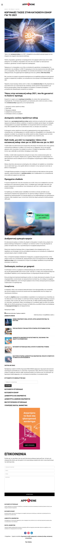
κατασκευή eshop (15, 54)
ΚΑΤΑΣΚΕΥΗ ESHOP (11, 392)
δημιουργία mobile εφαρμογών (29, 536)
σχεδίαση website (26, 173)
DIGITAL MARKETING (10, 525)
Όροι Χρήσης (28, 542)
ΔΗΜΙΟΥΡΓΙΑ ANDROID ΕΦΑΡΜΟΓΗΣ (17, 399)
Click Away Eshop (45, 72)
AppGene (13, 297)
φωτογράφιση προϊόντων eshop (20, 121)
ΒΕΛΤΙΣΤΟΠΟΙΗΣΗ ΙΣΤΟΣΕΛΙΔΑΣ (16, 402)
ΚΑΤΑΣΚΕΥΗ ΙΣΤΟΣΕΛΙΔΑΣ (14, 389)
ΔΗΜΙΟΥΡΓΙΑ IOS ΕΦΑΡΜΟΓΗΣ (15, 396)
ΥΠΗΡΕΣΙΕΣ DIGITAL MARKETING (16, 405)
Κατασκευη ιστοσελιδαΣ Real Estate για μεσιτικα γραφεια (31, 347)
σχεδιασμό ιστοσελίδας (25, 99)
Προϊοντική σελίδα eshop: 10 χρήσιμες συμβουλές (15, 313)
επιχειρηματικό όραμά (11, 306)
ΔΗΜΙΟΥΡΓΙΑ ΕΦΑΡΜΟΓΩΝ (11, 518)
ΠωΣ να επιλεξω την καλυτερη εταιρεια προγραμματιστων (31, 328)
